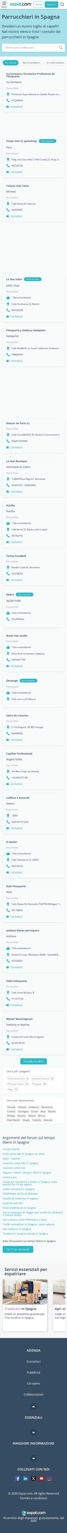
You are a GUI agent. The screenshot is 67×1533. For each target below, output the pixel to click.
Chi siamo (33, 1383)
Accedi (38, 4)
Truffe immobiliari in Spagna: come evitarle (28, 1224)
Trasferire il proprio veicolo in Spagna (25, 1233)
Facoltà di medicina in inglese (20, 1198)
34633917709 (18, 660)
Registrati (51, 4)
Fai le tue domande (17, 1249)
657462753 (17, 536)
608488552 (17, 733)
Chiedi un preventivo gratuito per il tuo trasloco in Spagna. (24, 1315)
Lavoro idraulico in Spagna (18, 1189)
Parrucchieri (12, 88)
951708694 (17, 910)
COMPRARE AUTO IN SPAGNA (20, 1194)
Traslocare (12, 1309)
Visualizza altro (33, 1061)
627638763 (17, 574)
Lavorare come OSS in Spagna (20, 1163)
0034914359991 (20, 441)
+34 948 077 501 (20, 778)
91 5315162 (17, 999)
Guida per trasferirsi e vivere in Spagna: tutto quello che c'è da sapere (30, 1183)
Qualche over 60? (13, 1203)
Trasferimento (11, 1149)
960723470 (17, 866)
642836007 (17, 210)
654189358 (17, 310)
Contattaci (17, 106)
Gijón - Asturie (11, 1158)
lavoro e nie (10, 1177)
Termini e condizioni (33, 1498)
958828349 (17, 355)
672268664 (17, 100)
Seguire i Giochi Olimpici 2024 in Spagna (27, 1172)
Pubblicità (33, 1372)
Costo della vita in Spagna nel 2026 (23, 1154)
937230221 (17, 961)
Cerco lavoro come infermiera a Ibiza (25, 1219)
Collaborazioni (33, 1394)
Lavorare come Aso (14, 1168)
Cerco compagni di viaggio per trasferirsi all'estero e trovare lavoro (33, 1213)
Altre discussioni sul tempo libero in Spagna (29, 1241)
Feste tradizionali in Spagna (19, 1208)
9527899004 (18, 619)
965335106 (17, 166)
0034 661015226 (20, 822)
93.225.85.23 (18, 1043)
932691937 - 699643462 (24, 485)
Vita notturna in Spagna (17, 1229)
